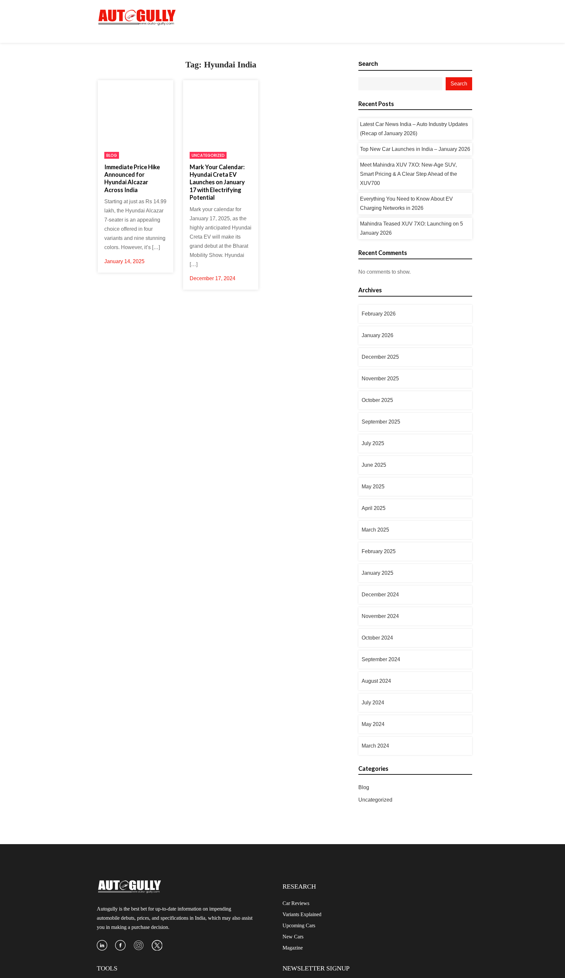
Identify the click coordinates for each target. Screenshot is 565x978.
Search (368, 64)
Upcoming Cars (298, 925)
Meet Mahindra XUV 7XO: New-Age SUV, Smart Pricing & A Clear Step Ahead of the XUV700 (408, 174)
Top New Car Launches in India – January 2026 (415, 149)
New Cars (292, 936)
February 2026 (379, 314)
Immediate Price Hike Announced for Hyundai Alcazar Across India (132, 178)
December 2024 (380, 594)
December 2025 (380, 357)
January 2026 (377, 335)
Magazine (292, 948)
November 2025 (380, 378)
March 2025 (375, 530)
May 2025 (373, 486)
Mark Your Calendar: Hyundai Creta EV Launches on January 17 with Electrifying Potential (217, 182)
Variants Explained (301, 914)
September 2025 (381, 422)
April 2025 (373, 508)
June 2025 (374, 465)
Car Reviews (295, 903)
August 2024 (376, 681)
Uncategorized (208, 155)
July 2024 (373, 702)
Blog (111, 155)
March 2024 (375, 746)
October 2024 (377, 638)
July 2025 (373, 443)
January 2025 (377, 573)
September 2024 (381, 659)
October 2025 (377, 400)
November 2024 (380, 616)
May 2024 (373, 724)
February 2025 (379, 551)
